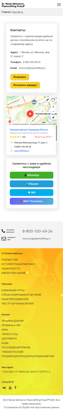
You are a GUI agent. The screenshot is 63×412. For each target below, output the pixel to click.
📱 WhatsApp (31, 175)
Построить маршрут (25, 85)
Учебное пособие (12, 351)
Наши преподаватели (15, 299)
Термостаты (10, 334)
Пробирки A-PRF (11, 325)
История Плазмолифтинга (18, 264)
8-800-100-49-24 (31, 62)
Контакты (17, 12)
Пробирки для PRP (13, 321)
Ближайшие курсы (13, 290)
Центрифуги (9, 338)
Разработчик (10, 259)
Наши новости (11, 268)
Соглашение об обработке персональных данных (31, 407)
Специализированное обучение (21, 294)
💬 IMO (31, 192)
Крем (5, 329)
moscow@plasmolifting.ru (32, 68)
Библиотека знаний (14, 273)
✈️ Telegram (31, 184)
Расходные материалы (16, 347)
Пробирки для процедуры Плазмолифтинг (28, 356)
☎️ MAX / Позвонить (31, 201)
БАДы (5, 343)
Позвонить (19, 77)
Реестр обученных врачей (18, 303)
